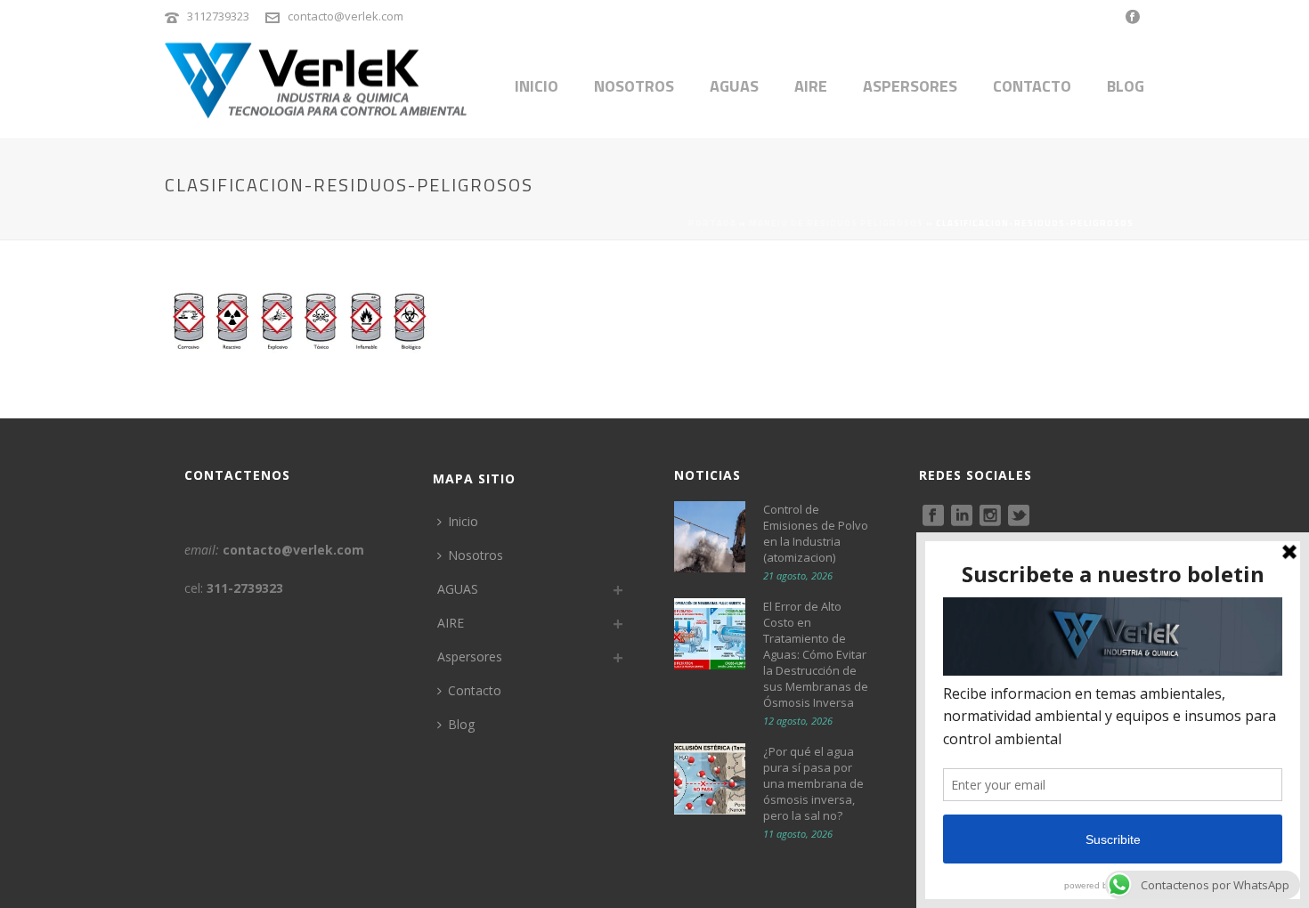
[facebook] (933, 516)
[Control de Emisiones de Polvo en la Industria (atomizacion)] (709, 536)
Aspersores (910, 86)
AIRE (810, 86)
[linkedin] (961, 516)
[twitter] (1018, 516)
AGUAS (734, 86)
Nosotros (634, 86)
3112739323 (218, 16)
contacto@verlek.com (345, 16)
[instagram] (990, 516)
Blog (1125, 86)
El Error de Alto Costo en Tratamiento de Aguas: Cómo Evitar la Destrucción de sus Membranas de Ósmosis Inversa (815, 654)
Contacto (1032, 86)
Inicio (536, 86)
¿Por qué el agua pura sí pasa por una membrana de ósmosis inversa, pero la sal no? (813, 783)
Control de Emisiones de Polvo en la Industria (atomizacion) (815, 533)
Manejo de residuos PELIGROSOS (836, 223)
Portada (712, 223)
